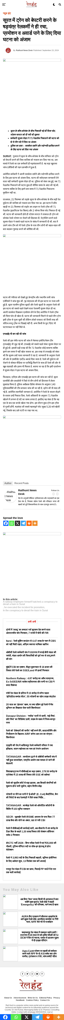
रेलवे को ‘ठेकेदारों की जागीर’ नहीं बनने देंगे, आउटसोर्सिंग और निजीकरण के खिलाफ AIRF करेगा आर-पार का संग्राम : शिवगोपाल (31, 734)
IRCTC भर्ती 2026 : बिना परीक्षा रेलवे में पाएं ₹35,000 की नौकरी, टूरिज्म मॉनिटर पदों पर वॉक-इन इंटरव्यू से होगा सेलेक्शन (31, 846)
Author (7, 483)
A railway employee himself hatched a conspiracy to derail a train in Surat (30, 603)
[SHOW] (32, 417)
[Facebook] (53, 494)
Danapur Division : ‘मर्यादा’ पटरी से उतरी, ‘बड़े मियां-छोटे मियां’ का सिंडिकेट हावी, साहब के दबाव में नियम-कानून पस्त (30, 719)
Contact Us (45, 1000)
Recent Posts (21, 483)
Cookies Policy (32, 1000)
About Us (8, 998)
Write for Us (33, 998)
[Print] (29, 523)
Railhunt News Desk (24, 50)
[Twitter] (57, 494)
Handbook (20, 1000)
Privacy (56, 998)
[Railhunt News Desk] (11, 501)
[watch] (32, 236)
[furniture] (32, 534)
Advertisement (20, 998)
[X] (17, 523)
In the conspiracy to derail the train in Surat (25, 610)
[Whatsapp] (11, 523)
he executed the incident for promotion (24, 607)
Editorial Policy (45, 998)
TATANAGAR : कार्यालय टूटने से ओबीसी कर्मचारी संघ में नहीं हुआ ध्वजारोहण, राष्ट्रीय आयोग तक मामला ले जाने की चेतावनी (31, 760)
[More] (35, 523)
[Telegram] (23, 523)
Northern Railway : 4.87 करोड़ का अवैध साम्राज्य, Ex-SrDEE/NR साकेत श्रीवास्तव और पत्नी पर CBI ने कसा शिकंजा (30, 681)
